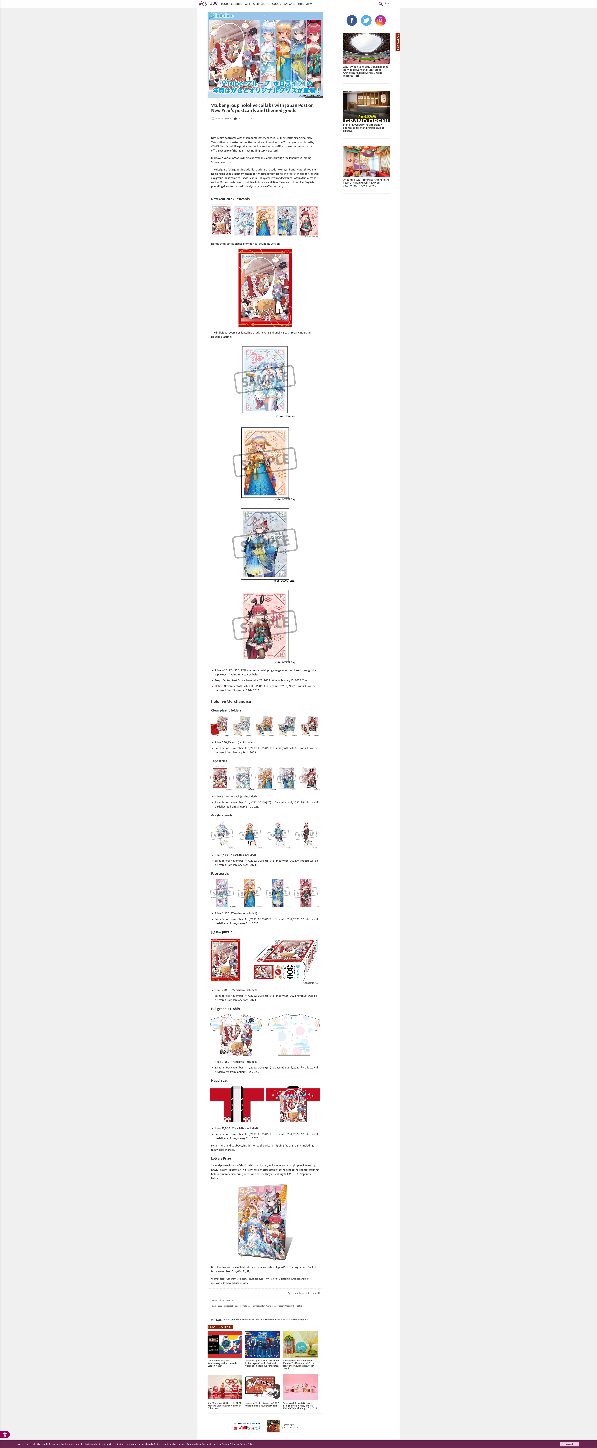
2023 (220, 1306)
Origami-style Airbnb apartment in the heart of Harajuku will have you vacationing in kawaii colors (366, 182)
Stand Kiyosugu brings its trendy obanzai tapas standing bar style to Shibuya (364, 127)
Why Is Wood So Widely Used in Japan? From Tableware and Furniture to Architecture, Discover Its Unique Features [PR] (365, 71)
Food (224, 3)
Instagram (380, 20)
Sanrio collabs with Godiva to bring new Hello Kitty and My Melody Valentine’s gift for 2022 (300, 1406)
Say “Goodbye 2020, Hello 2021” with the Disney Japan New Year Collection (225, 1406)
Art (247, 3)
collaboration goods (232, 1306)
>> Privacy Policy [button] (245, 1444)
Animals (289, 3)
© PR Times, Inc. (316, 97)
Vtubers (281, 1306)
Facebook (352, 20)
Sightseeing (261, 3)
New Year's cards (268, 1306)
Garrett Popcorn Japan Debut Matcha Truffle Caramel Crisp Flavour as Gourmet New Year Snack (298, 1364)
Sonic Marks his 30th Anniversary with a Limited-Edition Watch (222, 1363)
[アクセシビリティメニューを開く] (5, 1434)
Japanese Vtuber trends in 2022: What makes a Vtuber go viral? (262, 1404)
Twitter (366, 20)
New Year (256, 1306)
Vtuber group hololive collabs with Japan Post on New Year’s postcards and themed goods (262, 108)
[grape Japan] (212, 1319)
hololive (246, 1306)
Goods (276, 3)
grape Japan (208, 4)
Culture (236, 3)
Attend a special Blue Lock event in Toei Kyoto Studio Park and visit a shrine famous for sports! (262, 1363)
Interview (305, 3)
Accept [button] (569, 1444)
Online (219, 686)
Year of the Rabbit (294, 1306)
